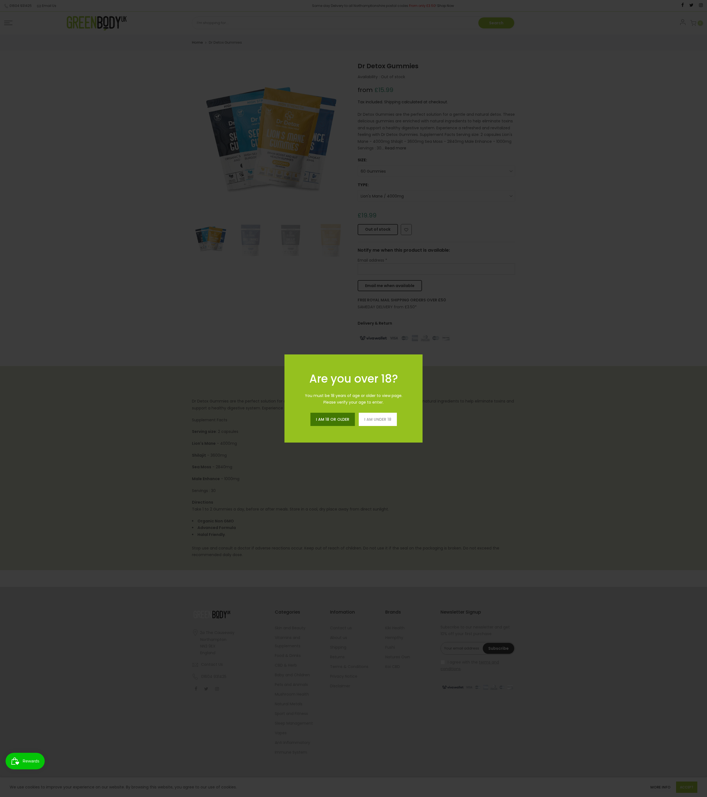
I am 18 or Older (332, 419)
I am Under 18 (377, 419)
